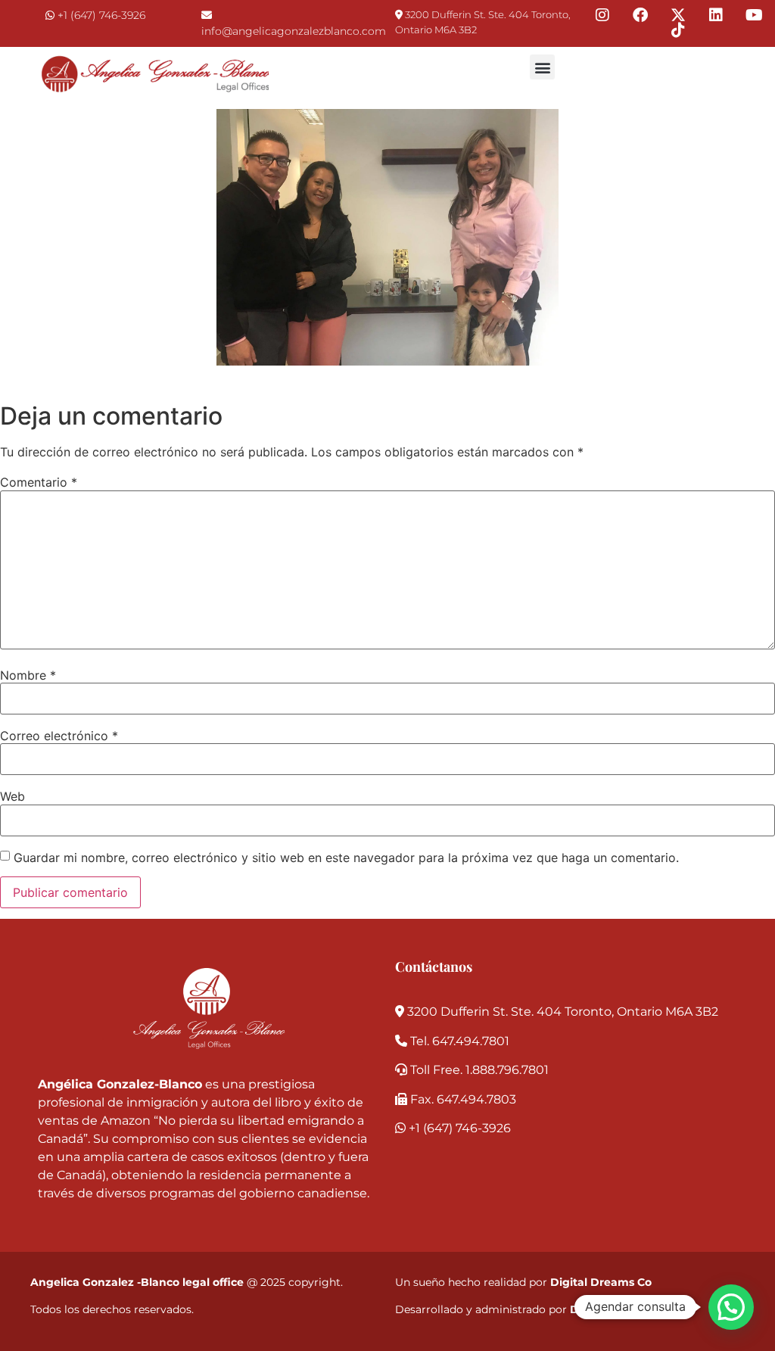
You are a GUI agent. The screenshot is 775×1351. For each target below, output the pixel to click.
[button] (542, 66)
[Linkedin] (716, 15)
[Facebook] (640, 15)
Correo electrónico (59, 736)
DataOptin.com (613, 1309)
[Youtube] (753, 15)
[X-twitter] (678, 15)
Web (12, 796)
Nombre (28, 675)
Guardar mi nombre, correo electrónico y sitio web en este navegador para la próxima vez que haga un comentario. (346, 857)
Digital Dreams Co (601, 1282)
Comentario (38, 482)
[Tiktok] (678, 30)
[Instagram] (602, 15)
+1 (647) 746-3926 (101, 15)
